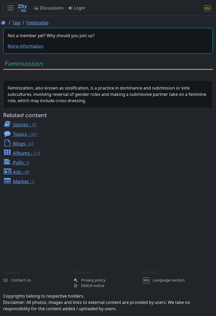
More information (25, 46)
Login (79, 8)
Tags (16, 22)
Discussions (51, 8)
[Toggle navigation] (10, 8)
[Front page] (3, 22)
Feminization (37, 22)
